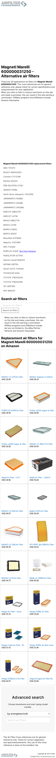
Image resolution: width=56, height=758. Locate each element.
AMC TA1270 (9, 168)
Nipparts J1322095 (11, 242)
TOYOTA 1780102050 (13, 282)
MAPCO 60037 (10, 234)
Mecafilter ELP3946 (12, 238)
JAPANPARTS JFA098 (13, 203)
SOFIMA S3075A (10, 264)
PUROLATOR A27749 (13, 255)
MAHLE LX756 (9, 225)
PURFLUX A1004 (11, 251)
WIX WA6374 (9, 291)
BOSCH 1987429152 (12, 172)
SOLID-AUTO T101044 (13, 269)
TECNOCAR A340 (11, 273)
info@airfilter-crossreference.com (42, 756)
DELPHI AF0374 (10, 181)
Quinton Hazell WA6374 (14, 260)
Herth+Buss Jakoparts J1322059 (18, 194)
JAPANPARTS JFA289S (13, 207)
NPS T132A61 (9, 247)
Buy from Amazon (28, 251)
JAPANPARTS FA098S (13, 198)
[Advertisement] (28, 36)
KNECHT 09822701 (12, 212)
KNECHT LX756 (10, 216)
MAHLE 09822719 (11, 220)
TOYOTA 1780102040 (13, 277)
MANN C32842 (10, 229)
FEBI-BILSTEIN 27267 (13, 185)
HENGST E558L (10, 190)
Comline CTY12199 (12, 176)
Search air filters (10, 310)
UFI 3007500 (9, 286)
